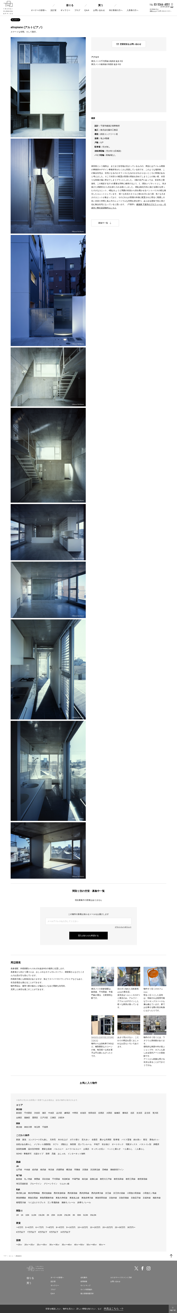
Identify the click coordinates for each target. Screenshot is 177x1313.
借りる (70, 5)
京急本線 (113, 1198)
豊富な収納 (47, 1149)
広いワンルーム (85, 1144)
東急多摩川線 (87, 1198)
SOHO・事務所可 (24, 1154)
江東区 (53, 1117)
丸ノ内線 (28, 1179)
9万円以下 (53, 1232)
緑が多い (137, 1139)
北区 (132, 1113)
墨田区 (35, 1117)
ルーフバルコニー (73, 1149)
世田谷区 (92, 1113)
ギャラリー (65, 10)
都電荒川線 (21, 1202)
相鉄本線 (157, 1198)
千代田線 (56, 1179)
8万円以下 (42, 1232)
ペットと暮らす (114, 1149)
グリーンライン (50, 1184)
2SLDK (67, 1215)
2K (48, 1215)
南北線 (85, 1179)
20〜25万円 (107, 1227)
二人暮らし (140, 1149)
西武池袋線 (47, 1193)
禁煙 (48, 1154)
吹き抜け (106, 1144)
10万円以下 (65, 1232)
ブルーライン (36, 1184)
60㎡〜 (102, 1244)
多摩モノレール (84, 1202)
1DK (27, 1215)
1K (22, 1215)
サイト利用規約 (86, 1289)
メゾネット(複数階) (42, 1144)
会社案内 (83, 1277)
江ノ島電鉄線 (53, 1202)
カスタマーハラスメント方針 (121, 1277)
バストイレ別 (145, 1144)
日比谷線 (46, 1179)
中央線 (27, 1169)
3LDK (85, 1215)
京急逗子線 (136, 1198)
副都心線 (94, 1179)
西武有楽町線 (59, 1193)
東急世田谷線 (101, 1198)
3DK (79, 1215)
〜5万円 (19, 1227)
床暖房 (156, 1144)
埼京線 (51, 1169)
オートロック (117, 1144)
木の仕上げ (63, 1139)
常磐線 (77, 1169)
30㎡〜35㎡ (54, 1244)
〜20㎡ (19, 1244)
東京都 (19, 1127)
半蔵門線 (76, 1179)
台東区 (19, 1117)
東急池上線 (74, 1198)
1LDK (33, 1215)
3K (74, 1215)
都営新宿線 (142, 1179)
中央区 (51, 1113)
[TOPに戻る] (171, 1256)
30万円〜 (131, 1227)
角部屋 (73, 1144)
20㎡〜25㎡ (29, 1244)
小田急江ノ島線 (149, 1193)
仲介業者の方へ (116, 10)
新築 (18, 1139)
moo (145, 992)
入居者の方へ (132, 10)
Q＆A (86, 10)
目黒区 (101, 1113)
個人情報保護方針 (87, 1293)
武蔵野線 (60, 1169)
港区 (44, 1113)
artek (119, 992)
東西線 (37, 1179)
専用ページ (153, 11)
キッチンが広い (98, 1149)
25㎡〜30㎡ (42, 1244)
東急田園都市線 (47, 1198)
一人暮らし (128, 1149)
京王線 (108, 1193)
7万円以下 (31, 1232)
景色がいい (154, 1139)
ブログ (77, 10)
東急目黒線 (33, 1198)
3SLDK (93, 1215)
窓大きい (85, 1139)
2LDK (59, 1215)
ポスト (16, 20)
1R (17, 1215)
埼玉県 (37, 1127)
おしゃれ (62, 1154)
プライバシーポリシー (123, 927)
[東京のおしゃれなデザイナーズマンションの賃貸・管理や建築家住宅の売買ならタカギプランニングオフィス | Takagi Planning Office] (8, 7)
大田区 (109, 1113)
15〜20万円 (95, 1227)
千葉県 (45, 1127)
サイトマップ (85, 1285)
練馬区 (67, 1113)
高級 (54, 1154)
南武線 (43, 1169)
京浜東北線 (95, 1169)
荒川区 (155, 1113)
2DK (53, 1215)
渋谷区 (37, 1113)
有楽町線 (66, 1179)
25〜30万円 (120, 1227)
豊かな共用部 (105, 1139)
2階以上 (64, 1144)
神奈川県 (28, 1127)
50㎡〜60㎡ (92, 1244)
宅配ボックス (131, 1144)
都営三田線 (130, 1179)
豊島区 (125, 1113)
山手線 (19, 1169)
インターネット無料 (76, 1154)
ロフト (56, 1144)
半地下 (97, 1144)
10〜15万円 (83, 1227)
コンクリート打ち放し (38, 1139)
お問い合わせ (99, 10)
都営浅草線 (118, 1179)
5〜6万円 (29, 1227)
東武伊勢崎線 (34, 1193)
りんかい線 (64, 1184)
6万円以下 (20, 1232)
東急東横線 (21, 1198)
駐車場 (116, 1139)
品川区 (59, 1113)
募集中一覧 (103, 223)
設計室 (53, 10)
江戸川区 (44, 1117)
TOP (5, 1256)
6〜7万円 (40, 1227)
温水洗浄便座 (34, 1149)
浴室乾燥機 (21, 1149)
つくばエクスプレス (36, 1202)
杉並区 (83, 1113)
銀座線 (19, 1179)
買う (100, 5)
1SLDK (41, 1215)
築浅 (24, 1139)
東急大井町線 (61, 1198)
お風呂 (86, 1149)
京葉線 (85, 1169)
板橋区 (117, 1113)
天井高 (53, 1139)
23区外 (61, 1117)
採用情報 (83, 1281)
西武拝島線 (84, 1193)
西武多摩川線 (97, 1193)
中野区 (75, 1113)
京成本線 (147, 1198)
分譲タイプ (38, 1154)
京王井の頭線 (119, 1193)
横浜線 (69, 1169)
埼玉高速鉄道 (22, 1184)
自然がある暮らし (24, 1144)
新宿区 (19, 1113)
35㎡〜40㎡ (67, 1244)
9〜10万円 (70, 1227)
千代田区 (28, 1113)
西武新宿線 (72, 1193)
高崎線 (105, 1169)
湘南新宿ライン (117, 1169)
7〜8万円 (50, 1227)
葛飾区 (27, 1117)
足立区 (147, 1113)
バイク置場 (126, 1139)
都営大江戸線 (106, 1179)
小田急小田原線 (134, 1193)
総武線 (35, 1169)
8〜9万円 (60, 1227)
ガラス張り (75, 1139)
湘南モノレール (68, 1202)
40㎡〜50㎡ (79, 1244)
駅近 (145, 1139)
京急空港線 (124, 1198)
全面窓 (94, 1139)
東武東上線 (21, 1193)
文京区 (139, 1113)
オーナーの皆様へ (38, 10)
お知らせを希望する (90, 935)
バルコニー (58, 1149)
